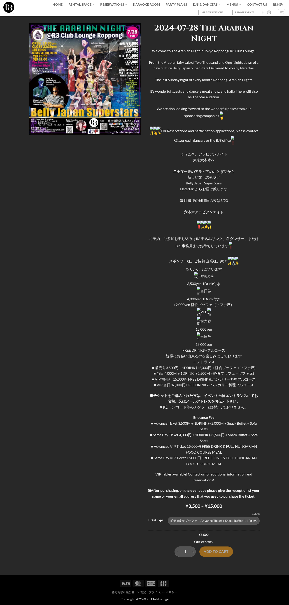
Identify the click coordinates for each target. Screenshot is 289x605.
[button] (281, 12)
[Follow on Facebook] (263, 13)
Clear (256, 513)
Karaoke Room (146, 4)
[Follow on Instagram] (269, 13)
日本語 (278, 4)
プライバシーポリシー (163, 592)
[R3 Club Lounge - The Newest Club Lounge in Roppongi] (8, 8)
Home (58, 4)
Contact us (257, 4)
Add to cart (216, 551)
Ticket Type (155, 520)
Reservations (112, 4)
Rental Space (80, 4)
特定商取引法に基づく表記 (129, 592)
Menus (232, 4)
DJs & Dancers (205, 4)
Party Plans (176, 4)
